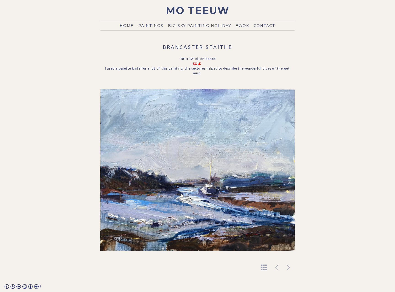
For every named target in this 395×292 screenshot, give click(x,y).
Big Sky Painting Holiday (199, 26)
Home (127, 26)
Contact (264, 26)
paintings (150, 26)
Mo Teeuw (198, 10)
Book (242, 26)
